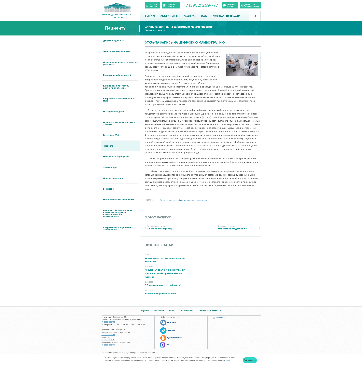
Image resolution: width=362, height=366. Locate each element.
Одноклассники (174, 338)
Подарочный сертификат (116, 156)
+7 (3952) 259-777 (108, 322)
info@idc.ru (221, 318)
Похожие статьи (159, 245)
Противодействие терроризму (118, 199)
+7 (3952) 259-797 (108, 340)
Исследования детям (113, 111)
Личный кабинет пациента (116, 51)
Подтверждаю (250, 360)
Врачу (204, 16)
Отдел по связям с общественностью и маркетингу (183, 200)
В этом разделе (158, 217)
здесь (228, 360)
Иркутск (117, 18)
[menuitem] (121, 40)
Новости (161, 30)
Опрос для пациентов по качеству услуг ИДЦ (120, 63)
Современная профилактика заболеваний (117, 228)
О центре (150, 16)
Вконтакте (171, 322)
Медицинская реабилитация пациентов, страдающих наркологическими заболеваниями (117, 213)
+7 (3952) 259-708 (108, 335)
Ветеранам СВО (111, 135)
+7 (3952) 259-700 (108, 345)
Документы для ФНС (113, 40)
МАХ (167, 345)
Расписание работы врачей (117, 75)
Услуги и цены (169, 16)
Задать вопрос (110, 167)
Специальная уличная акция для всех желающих (165, 260)
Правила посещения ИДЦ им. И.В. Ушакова (120, 123)
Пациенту (189, 16)
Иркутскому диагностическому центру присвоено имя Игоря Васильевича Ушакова (165, 273)
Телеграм (171, 330)
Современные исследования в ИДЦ (118, 99)
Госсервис (108, 189)
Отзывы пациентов (113, 178)
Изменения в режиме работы (160, 293)
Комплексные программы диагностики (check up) (116, 87)
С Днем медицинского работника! (163, 285)
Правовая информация (226, 16)
